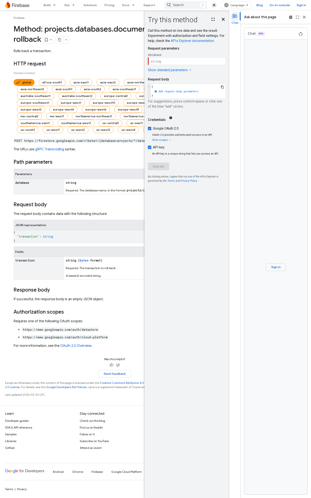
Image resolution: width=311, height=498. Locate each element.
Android (58, 472)
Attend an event (91, 448)
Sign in (301, 5)
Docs (125, 5)
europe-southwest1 (35, 103)
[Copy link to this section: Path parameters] (56, 162)
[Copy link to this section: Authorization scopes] (68, 312)
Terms (9, 489)
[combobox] (186, 5)
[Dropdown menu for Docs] (134, 5)
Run (67, 5)
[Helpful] (111, 365)
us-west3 (103, 130)
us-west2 (78, 130)
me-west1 (57, 116)
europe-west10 (104, 103)
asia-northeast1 (138, 82)
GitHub (10, 448)
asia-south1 (63, 89)
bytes (84, 260)
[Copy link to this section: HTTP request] (50, 64)
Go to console (280, 5)
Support (149, 5)
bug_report (290, 17)
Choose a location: (25, 73)
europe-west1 (71, 103)
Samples (11, 434)
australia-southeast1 (36, 96)
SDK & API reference (18, 427)
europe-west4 (63, 109)
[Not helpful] (118, 365)
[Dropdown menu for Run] (75, 5)
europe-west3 (31, 109)
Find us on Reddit (91, 427)
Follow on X (87, 434)
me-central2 (29, 116)
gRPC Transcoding (49, 149)
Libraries (10, 441)
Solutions (90, 5)
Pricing (109, 5)
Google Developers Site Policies (66, 387)
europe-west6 (95, 109)
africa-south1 (52, 82)
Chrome (77, 472)
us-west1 (53, 130)
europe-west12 (138, 103)
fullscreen (297, 17)
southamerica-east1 (35, 123)
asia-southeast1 (124, 89)
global (26, 82)
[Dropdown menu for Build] (56, 5)
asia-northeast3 (32, 89)
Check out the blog (92, 421)
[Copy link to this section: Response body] (54, 290)
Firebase (19, 18)
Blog (259, 5)
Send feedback (115, 374)
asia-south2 (92, 89)
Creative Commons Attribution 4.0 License (127, 383)
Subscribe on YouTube (94, 441)
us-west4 (128, 130)
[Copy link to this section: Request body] (51, 205)
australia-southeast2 (77, 96)
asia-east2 (108, 82)
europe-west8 (128, 109)
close (304, 17)
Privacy (22, 489)
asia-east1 (81, 82)
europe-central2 (116, 96)
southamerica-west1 (76, 123)
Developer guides (17, 421)
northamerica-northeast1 (94, 116)
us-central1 (110, 123)
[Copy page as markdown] (59, 39)
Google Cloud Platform (126, 472)
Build (47, 5)
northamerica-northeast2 (142, 116)
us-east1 (136, 123)
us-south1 (28, 130)
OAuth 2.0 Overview (75, 346)
